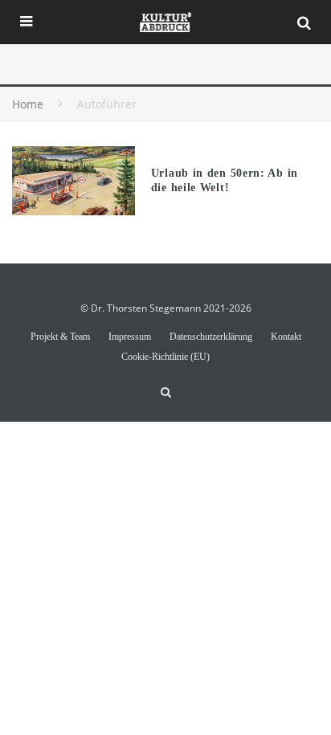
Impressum (129, 336)
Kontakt (286, 336)
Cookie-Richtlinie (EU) (165, 356)
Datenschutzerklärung (211, 336)
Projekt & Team (60, 336)
